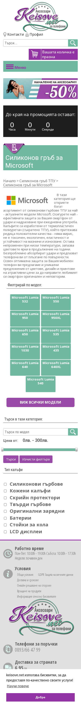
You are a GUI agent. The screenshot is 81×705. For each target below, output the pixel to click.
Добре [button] (40, 697)
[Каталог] (40, 17)
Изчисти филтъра (36, 459)
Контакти (15, 34)
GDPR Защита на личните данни (55, 574)
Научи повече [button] (18, 686)
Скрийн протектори (35, 497)
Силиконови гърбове (36, 484)
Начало (9, 180)
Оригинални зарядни (37, 511)
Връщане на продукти (29, 591)
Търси (11, 459)
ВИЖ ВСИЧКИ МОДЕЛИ (40, 402)
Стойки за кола (29, 524)
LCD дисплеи (26, 531)
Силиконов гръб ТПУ (37, 180)
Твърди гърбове (30, 504)
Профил (36, 34)
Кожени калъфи (30, 490)
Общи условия (25, 574)
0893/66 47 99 (27, 649)
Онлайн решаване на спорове (34, 585)
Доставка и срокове (28, 580)
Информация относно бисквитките (36, 596)
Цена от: (10, 441)
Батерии (20, 517)
